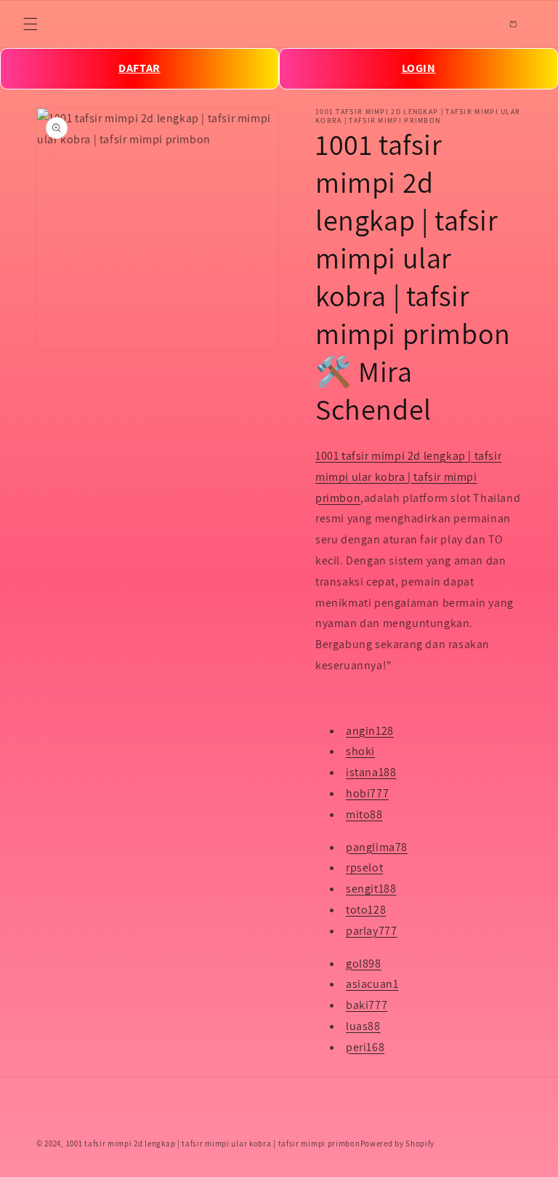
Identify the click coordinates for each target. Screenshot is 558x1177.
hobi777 (367, 793)
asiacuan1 (372, 984)
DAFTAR (139, 68)
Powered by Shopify (397, 1143)
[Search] (481, 24)
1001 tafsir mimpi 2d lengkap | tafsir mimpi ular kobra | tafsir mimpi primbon (408, 477)
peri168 (365, 1047)
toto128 (366, 909)
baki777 (366, 1005)
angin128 (370, 730)
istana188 (371, 772)
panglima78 (377, 847)
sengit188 (371, 888)
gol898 (363, 963)
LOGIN (419, 68)
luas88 (363, 1026)
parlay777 (371, 930)
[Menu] (30, 24)
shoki (360, 751)
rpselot (364, 867)
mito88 (364, 814)
